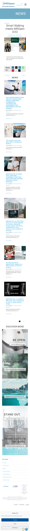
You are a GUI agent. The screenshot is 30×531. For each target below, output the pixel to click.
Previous (7, 75)
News (21, 36)
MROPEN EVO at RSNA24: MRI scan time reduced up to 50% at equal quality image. (15, 301)
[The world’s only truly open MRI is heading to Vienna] (15, 130)
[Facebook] (12, 67)
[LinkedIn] (19, 67)
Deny (15, 523)
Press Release (6, 474)
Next (23, 75)
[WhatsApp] (23, 67)
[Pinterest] (12, 70)
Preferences (15, 527)
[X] (16, 67)
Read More (8, 118)
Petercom (21, 499)
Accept (15, 520)
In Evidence (16, 36)
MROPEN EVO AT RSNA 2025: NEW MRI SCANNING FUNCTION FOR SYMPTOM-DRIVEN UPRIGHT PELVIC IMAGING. (13, 164)
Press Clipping (6, 471)
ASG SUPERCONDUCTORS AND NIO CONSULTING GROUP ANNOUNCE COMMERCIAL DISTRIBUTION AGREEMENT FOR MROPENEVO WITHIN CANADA (13, 87)
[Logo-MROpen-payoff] (8, 2)
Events (14, 145)
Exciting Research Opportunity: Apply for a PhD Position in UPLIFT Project (13, 252)
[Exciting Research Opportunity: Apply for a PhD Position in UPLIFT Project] (15, 252)
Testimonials (6, 480)
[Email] (19, 70)
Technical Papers (7, 477)
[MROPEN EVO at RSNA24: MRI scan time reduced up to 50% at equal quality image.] (15, 289)
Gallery (17, 87)
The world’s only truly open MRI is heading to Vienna (13, 130)
